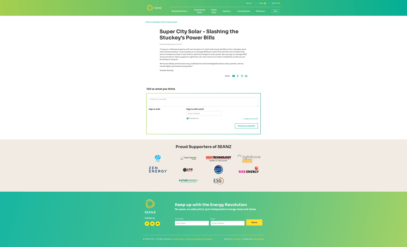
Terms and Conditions (193, 239)
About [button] (248, 3)
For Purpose (235, 239)
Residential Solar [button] (179, 11)
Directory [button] (260, 11)
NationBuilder (258, 239)
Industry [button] (226, 11)
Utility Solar (214, 11)
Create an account (250, 119)
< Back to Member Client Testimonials (161, 22)
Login (261, 3)
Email (213, 219)
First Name (179, 219)
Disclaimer (208, 239)
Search (275, 3)
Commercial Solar (199, 11)
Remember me (194, 118)
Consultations (243, 11)
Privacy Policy (177, 239)
